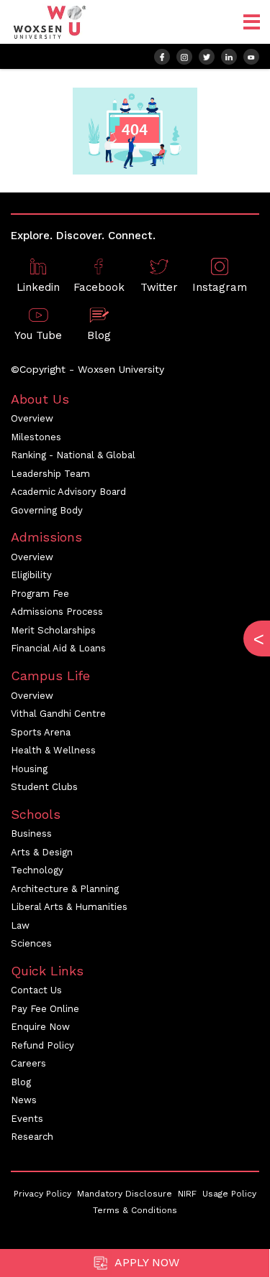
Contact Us (36, 990)
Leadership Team (50, 473)
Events (27, 1118)
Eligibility (31, 575)
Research (32, 1136)
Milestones (36, 437)
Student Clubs (44, 786)
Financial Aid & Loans (58, 648)
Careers (28, 1063)
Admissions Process (57, 611)
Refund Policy (42, 1045)
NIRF (187, 1194)
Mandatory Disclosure (124, 1194)
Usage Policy (229, 1194)
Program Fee (40, 593)
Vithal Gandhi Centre (58, 713)
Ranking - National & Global (73, 455)
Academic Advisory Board (68, 491)
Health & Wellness (53, 750)
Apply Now (145, 1262)
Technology (37, 870)
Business (31, 833)
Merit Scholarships (53, 630)
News (24, 1100)
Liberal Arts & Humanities (69, 906)
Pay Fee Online (45, 1008)
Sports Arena (41, 732)
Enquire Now (40, 1026)
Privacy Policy (42, 1194)
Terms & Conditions (135, 1210)
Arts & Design (42, 852)
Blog (21, 1082)
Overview (32, 418)
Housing (29, 768)
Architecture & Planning (65, 888)
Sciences (31, 943)
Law (20, 925)
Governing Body (47, 510)
